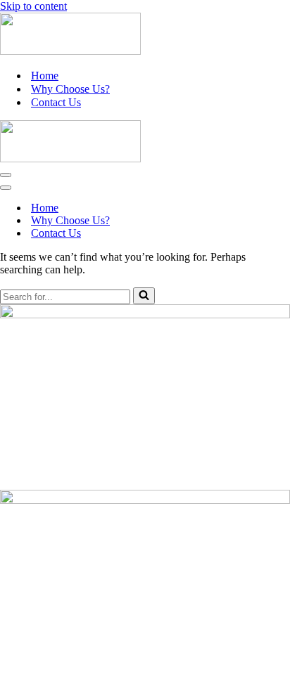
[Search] (144, 295)
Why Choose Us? (70, 89)
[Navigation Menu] (5, 175)
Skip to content (33, 6)
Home (44, 76)
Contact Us (56, 102)
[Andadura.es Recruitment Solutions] (70, 51)
